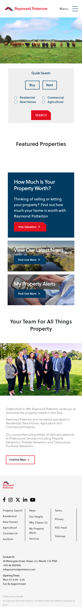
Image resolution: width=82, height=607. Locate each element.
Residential (9, 516)
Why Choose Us (38, 522)
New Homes (10, 522)
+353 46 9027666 (12, 565)
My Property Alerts (36, 531)
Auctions (8, 539)
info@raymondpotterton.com (19, 569)
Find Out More (27, 260)
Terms (58, 510)
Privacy (59, 519)
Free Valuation (27, 227)
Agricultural (10, 528)
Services (34, 539)
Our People (36, 516)
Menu (63, 9)
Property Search (12, 510)
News (32, 510)
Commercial (10, 533)
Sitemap (60, 536)
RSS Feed (61, 528)
